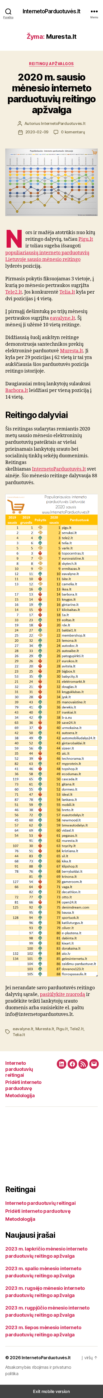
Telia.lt (67, 292)
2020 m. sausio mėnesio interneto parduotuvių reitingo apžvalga (51, 93)
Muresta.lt (71, 351)
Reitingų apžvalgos (51, 63)
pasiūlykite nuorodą (62, 994)
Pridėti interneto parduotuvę (23, 1085)
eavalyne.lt (62, 318)
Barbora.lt (16, 390)
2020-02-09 (36, 131)
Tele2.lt (13, 292)
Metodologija (20, 1095)
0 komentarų (73, 131)
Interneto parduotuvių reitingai (19, 1069)
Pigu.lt (85, 239)
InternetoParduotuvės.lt (51, 11)
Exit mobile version (51, 1391)
